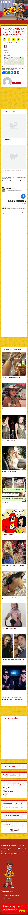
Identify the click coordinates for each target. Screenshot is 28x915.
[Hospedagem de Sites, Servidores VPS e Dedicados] (14, 807)
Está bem (22, 911)
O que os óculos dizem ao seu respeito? (12, 699)
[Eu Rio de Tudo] (14, 10)
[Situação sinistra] (14, 489)
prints (24, 42)
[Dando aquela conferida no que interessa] (14, 552)
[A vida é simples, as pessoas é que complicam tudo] (14, 199)
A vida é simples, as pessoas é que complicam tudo (14, 212)
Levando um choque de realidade (11, 895)
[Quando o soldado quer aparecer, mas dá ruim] (14, 583)
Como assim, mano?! (7, 534)
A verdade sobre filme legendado (11, 377)
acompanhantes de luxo (14, 830)
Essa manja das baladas (8, 440)
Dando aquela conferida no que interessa (13, 565)
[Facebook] (2, 2)
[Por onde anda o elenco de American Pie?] (14, 646)
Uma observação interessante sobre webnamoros (11, 171)
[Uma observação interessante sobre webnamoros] (14, 157)
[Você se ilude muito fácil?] (14, 126)
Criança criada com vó (9, 898)
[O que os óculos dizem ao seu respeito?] (14, 697)
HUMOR (6, 790)
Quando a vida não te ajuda (9, 471)
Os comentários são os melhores (10, 409)
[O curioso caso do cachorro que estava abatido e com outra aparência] (14, 178)
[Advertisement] (14, 278)
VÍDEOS (6, 796)
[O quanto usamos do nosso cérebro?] (14, 677)
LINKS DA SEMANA (8, 791)
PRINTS (6, 794)
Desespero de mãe (8, 901)
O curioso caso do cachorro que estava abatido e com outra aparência (12, 181)
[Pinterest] (9, 2)
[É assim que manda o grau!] (14, 615)
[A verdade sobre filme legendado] (14, 364)
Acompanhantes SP (14, 831)
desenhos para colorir (14, 829)
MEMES (6, 793)
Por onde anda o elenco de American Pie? (13, 659)
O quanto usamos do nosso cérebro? (11, 691)
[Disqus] (14, 740)
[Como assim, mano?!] (14, 521)
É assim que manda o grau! (9, 628)
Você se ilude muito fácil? (8, 139)
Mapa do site (4, 856)
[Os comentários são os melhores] (14, 395)
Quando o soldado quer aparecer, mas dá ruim (13, 597)
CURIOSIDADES (8, 787)
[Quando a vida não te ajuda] (14, 458)
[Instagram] (6, 2)
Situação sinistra (6, 503)
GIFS (5, 788)
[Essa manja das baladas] (14, 427)
